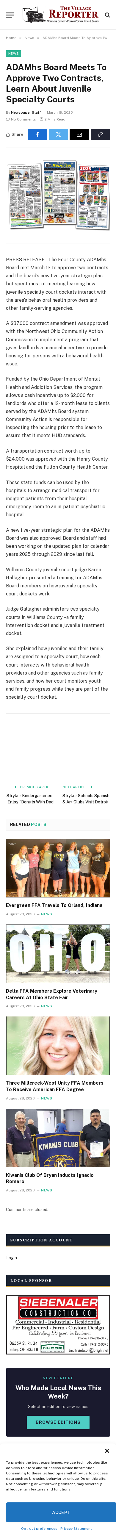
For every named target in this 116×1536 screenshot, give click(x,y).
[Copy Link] (100, 134)
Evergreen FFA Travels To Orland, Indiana (54, 905)
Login (11, 1257)
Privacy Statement (76, 1528)
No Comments (23, 119)
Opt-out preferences (39, 1528)
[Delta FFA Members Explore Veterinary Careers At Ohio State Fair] (58, 954)
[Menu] (10, 15)
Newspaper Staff (26, 112)
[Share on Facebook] (37, 134)
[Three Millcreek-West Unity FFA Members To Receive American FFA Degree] (58, 1045)
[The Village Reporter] (61, 15)
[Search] (107, 15)
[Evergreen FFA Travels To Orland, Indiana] (58, 868)
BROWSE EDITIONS (58, 1422)
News (13, 53)
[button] (107, 1451)
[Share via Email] (79, 134)
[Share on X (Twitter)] (58, 134)
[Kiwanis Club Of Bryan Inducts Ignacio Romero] (58, 1138)
